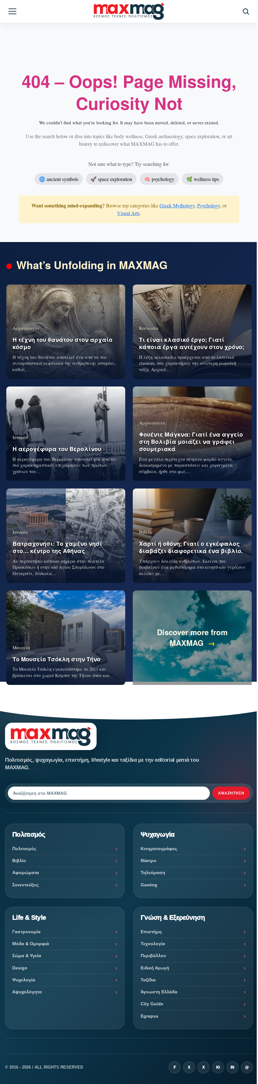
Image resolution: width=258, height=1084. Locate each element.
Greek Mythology (177, 205)
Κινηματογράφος (159, 848)
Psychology (208, 205)
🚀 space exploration (111, 179)
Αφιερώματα (25, 872)
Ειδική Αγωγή (155, 967)
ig (218, 1067)
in (232, 1067)
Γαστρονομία (26, 931)
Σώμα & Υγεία (26, 955)
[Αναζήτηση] (245, 11)
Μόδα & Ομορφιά (30, 943)
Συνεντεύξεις (25, 884)
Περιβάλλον (153, 955)
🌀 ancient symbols (58, 179)
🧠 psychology (159, 179)
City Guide (152, 1003)
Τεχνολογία (153, 943)
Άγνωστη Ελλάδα (159, 991)
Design (19, 967)
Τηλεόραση (153, 872)
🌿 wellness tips (202, 179)
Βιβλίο (19, 860)
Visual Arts (128, 213)
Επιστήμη (151, 931)
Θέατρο (148, 860)
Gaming (149, 884)
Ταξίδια (148, 979)
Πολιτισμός (24, 848)
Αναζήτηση (231, 793)
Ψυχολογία (23, 979)
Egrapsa (149, 1016)
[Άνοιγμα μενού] (12, 11)
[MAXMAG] (129, 11)
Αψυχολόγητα (27, 991)
